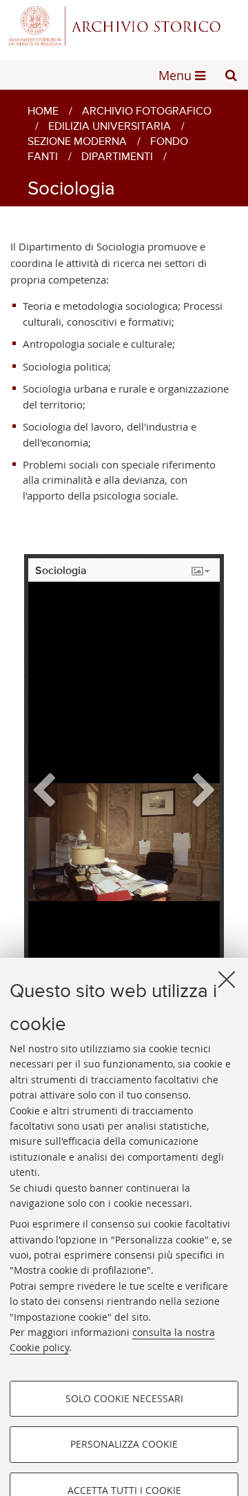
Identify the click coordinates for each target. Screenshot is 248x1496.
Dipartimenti (117, 157)
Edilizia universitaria (109, 126)
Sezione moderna (77, 142)
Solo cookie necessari (124, 1398)
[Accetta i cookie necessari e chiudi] (227, 979)
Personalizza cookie (124, 1443)
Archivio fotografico (146, 111)
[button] (231, 75)
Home (43, 111)
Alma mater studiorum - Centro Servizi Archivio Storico (124, 26)
